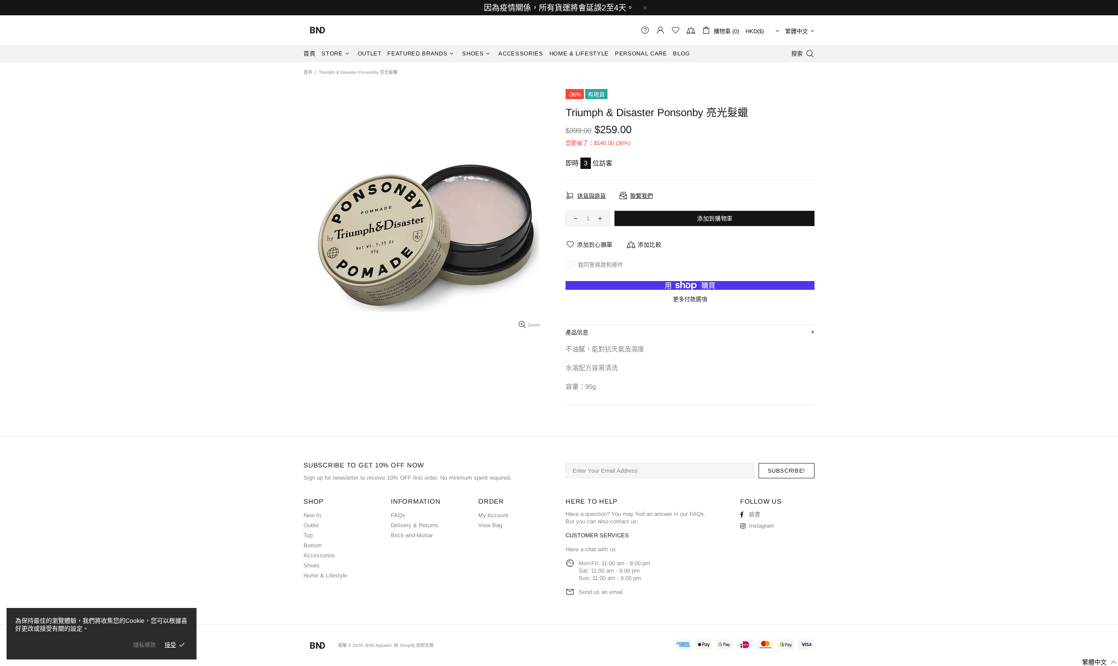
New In (312, 515)
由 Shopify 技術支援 (414, 645)
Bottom (313, 545)
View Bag (490, 525)
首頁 (308, 72)
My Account (493, 515)
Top (308, 535)
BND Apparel (317, 30)
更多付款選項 (690, 299)
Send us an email (601, 592)
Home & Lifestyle (325, 575)
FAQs (398, 515)
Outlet (311, 525)
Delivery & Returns (414, 525)
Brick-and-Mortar (412, 535)
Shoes (312, 565)
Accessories (319, 555)
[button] (1094, 662)
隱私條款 (144, 645)
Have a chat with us (591, 549)
